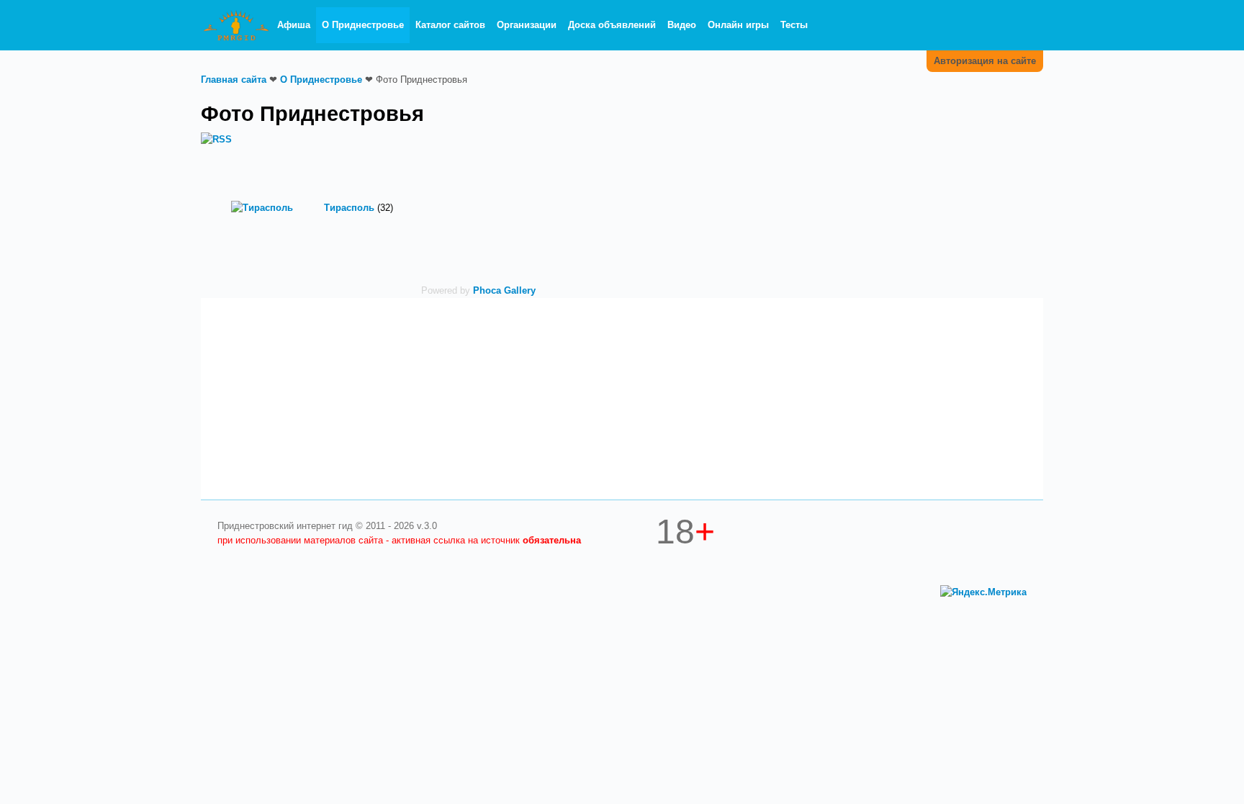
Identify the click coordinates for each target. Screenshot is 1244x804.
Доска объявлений (612, 24)
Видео (681, 24)
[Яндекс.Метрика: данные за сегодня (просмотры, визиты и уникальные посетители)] (983, 592)
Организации (526, 24)
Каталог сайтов (450, 24)
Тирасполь (349, 207)
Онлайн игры (738, 24)
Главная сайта (233, 79)
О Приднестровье (363, 24)
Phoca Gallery (504, 290)
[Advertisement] (903, 196)
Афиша (293, 24)
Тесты (794, 24)
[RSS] (216, 138)
